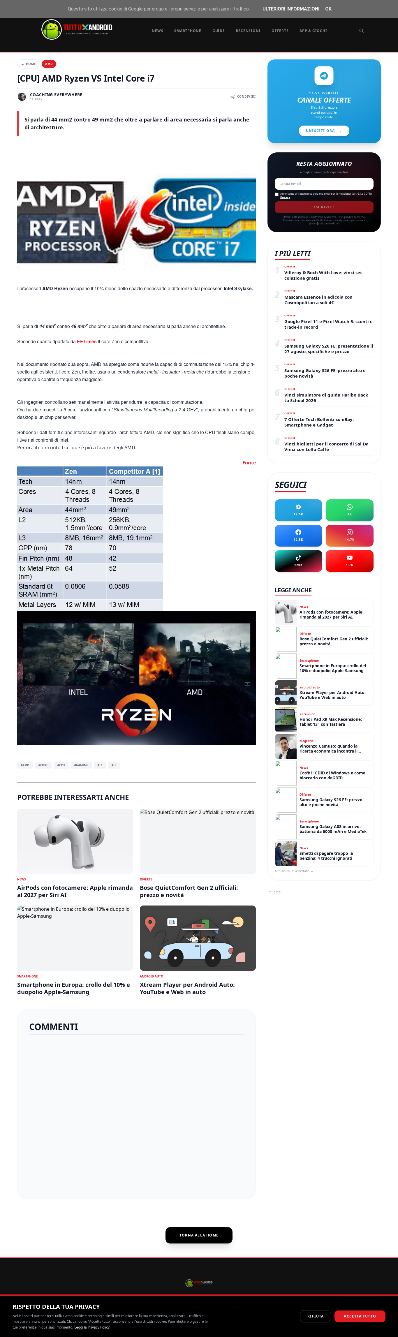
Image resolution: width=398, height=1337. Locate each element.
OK (328, 9)
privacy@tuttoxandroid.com (324, 223)
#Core (43, 765)
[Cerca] (361, 31)
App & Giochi (313, 30)
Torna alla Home (199, 1235)
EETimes (87, 341)
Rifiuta (315, 1316)
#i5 (114, 765)
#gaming (81, 765)
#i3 (100, 765)
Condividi (246, 96)
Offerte (280, 30)
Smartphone (187, 30)
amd (49, 64)
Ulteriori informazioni (291, 9)
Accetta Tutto (360, 1316)
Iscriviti (324, 207)
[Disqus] (136, 1114)
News (157, 30)
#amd (25, 765)
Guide (218, 30)
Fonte (249, 462)
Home (28, 63)
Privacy (285, 197)
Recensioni (248, 30)
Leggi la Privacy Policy (92, 1327)
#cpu (61, 765)
